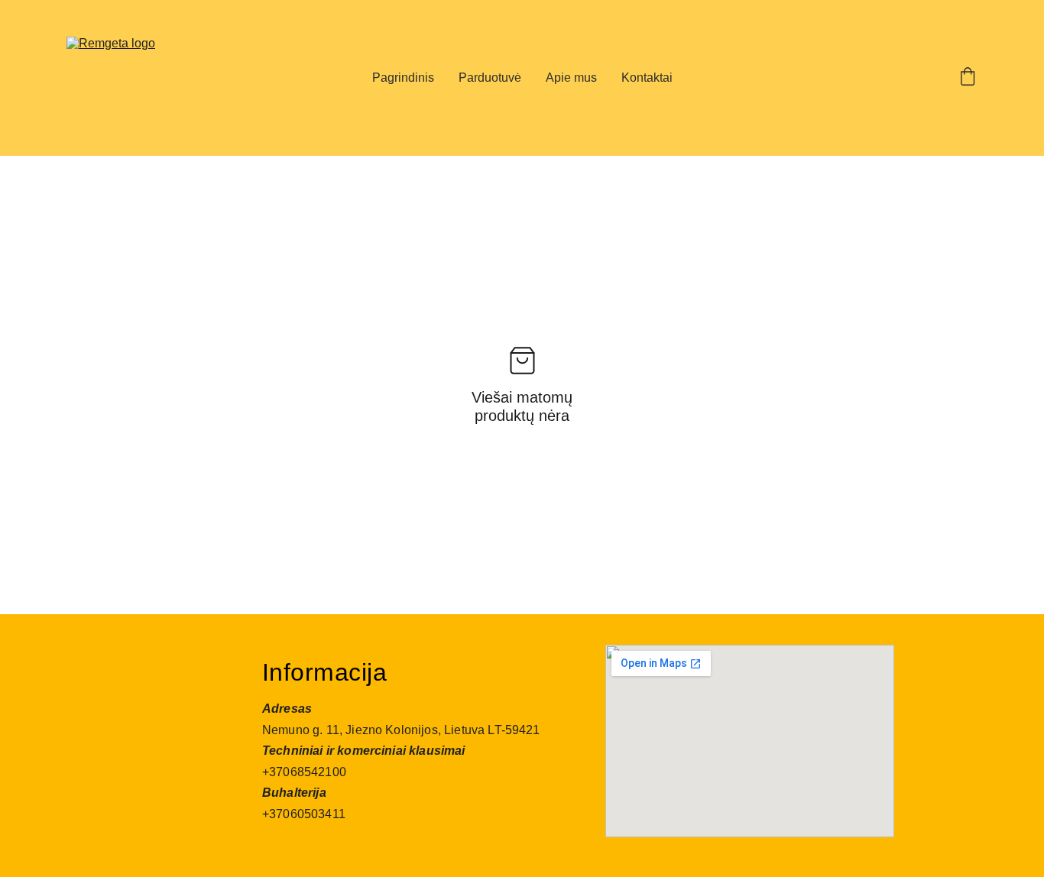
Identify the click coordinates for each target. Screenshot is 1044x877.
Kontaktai (647, 77)
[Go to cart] (968, 77)
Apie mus (571, 77)
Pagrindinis (403, 77)
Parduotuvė (490, 77)
